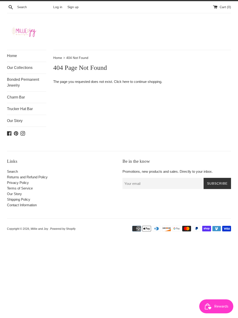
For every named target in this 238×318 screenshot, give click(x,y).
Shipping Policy (18, 199)
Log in (57, 7)
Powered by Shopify (63, 228)
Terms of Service (20, 188)
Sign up (73, 7)
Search (12, 171)
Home (12, 56)
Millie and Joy (40, 228)
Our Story (15, 121)
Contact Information (22, 205)
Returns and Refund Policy (27, 177)
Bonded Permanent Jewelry (23, 83)
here (125, 82)
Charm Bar (16, 97)
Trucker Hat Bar (20, 109)
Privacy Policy (18, 183)
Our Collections (20, 68)
